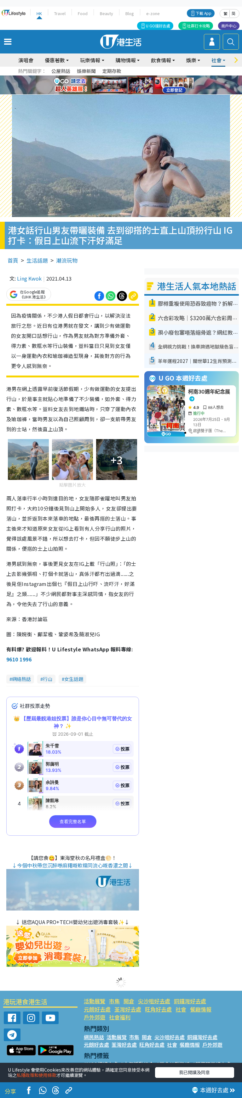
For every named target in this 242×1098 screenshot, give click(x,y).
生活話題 (37, 260)
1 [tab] (107, 78)
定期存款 (111, 71)
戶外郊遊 (94, 1017)
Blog (129, 13)
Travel (60, 13)
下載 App (203, 13)
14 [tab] (126, 93)
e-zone (153, 13)
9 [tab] (119, 85)
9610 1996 (19, 659)
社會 (181, 1009)
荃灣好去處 (127, 1009)
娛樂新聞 (86, 71)
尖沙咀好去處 (154, 1001)
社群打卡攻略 (198, 25)
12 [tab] (138, 85)
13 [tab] (119, 93)
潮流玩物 (67, 260)
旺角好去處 (158, 1009)
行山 (47, 679)
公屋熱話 (60, 71)
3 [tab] (119, 78)
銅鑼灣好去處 (190, 1001)
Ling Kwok (29, 278)
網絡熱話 (21, 679)
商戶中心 (228, 25)
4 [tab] (126, 78)
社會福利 (119, 1017)
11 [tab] (132, 85)
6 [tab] (138, 78)
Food (83, 13)
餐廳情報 (200, 1009)
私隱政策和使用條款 (36, 1075)
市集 (114, 1001)
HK (39, 13)
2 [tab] (113, 78)
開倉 (129, 1001)
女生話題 (73, 679)
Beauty (106, 13)
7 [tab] (107, 85)
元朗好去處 (97, 1009)
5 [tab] (132, 78)
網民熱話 (94, 1037)
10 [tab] (126, 85)
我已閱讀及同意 (194, 1072)
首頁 (13, 260)
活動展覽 (94, 1001)
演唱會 (25, 60)
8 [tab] (113, 85)
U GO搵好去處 (158, 25)
